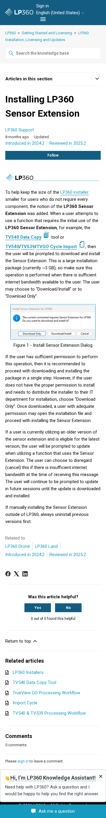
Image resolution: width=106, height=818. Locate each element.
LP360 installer (74, 192)
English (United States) (58, 12)
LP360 (10, 33)
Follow (53, 155)
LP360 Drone (17, 546)
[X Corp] (16, 573)
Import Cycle (25, 702)
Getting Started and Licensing (47, 33)
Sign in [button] (42, 6)
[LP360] (19, 12)
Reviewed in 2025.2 (67, 143)
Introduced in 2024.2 (24, 143)
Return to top (18, 641)
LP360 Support (19, 130)
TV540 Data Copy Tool (34, 682)
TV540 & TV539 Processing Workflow (49, 713)
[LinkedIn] (25, 573)
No (68, 608)
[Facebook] (8, 573)
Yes (37, 608)
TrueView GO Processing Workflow (46, 692)
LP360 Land (46, 546)
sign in (23, 761)
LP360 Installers (28, 672)
